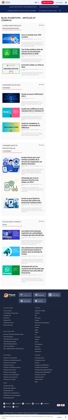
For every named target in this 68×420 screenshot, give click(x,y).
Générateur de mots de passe (11, 395)
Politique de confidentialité (43, 372)
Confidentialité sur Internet (49, 7)
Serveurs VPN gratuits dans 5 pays (13, 334)
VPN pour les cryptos (9, 379)
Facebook (18, 403)
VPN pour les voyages (9, 372)
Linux (36, 342)
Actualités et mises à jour (48, 10)
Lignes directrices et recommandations (23, 7)
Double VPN (7, 320)
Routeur (37, 346)
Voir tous (41, 25)
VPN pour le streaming (10, 358)
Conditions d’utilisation (41, 367)
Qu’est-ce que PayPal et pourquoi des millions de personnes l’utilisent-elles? (31, 200)
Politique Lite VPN (40, 374)
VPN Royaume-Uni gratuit (11, 339)
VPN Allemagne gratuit (10, 344)
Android (37, 313)
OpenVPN (38, 349)
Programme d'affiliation (42, 365)
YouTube (36, 403)
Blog (36, 382)
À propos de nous (40, 360)
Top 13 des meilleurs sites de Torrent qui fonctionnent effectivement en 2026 (32, 51)
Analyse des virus (8, 390)
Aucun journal (7, 310)
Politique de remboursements (43, 370)
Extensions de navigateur (42, 322)
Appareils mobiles (40, 310)
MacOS (37, 339)
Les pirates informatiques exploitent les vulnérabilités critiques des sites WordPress (32, 233)
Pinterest (8, 407)
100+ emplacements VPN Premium (13, 348)
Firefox (37, 327)
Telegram (8, 403)
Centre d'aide (38, 379)
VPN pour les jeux (8, 365)
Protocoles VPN (8, 325)
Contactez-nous (39, 358)
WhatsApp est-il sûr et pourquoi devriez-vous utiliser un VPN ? (30, 180)
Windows (37, 337)
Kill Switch (6, 318)
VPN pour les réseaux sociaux (11, 367)
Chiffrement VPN (8, 322)
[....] (5, 2)
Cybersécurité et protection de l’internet (21, 10)
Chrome (37, 325)
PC (35, 334)
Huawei (37, 320)
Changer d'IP (7, 315)
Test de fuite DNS (8, 386)
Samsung (37, 318)
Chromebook (38, 344)
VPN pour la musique (9, 362)
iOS (36, 315)
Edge (36, 330)
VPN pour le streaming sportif (12, 360)
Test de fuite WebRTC (9, 388)
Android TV (38, 351)
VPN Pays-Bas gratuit (9, 341)
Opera (36, 332)
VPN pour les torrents (9, 370)
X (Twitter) (28, 403)
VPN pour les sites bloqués (11, 374)
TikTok (17, 407)
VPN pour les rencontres (10, 377)
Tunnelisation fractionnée (10, 313)
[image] (9, 294)
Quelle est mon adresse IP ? (11, 393)
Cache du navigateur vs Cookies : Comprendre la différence (30, 125)
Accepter (59, 417)
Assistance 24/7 (39, 377)
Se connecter (59, 2)
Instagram (46, 403)
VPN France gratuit (9, 346)
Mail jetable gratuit (8, 398)
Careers (37, 362)
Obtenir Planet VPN (47, 2)
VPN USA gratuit (8, 336)
